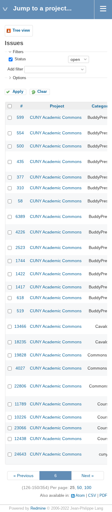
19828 (20, 355)
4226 (20, 232)
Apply (18, 92)
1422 (20, 273)
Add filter (15, 69)
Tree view (21, 30)
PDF (103, 495)
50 (79, 487)
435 (20, 161)
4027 (20, 368)
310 (20, 187)
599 (20, 117)
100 (87, 487)
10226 (20, 417)
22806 (20, 386)
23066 (20, 427)
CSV (92, 495)
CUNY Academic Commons (56, 117)
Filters (18, 52)
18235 (20, 341)
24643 (20, 454)
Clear (42, 92)
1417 (20, 287)
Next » (88, 475)
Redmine (38, 508)
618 (20, 297)
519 (20, 310)
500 (20, 146)
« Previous (23, 475)
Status (19, 59)
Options (19, 78)
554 (20, 132)
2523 (20, 247)
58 (20, 201)
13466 (20, 326)
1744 (20, 260)
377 (20, 177)
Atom (80, 495)
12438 (20, 438)
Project (57, 106)
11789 (20, 404)
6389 (20, 216)
